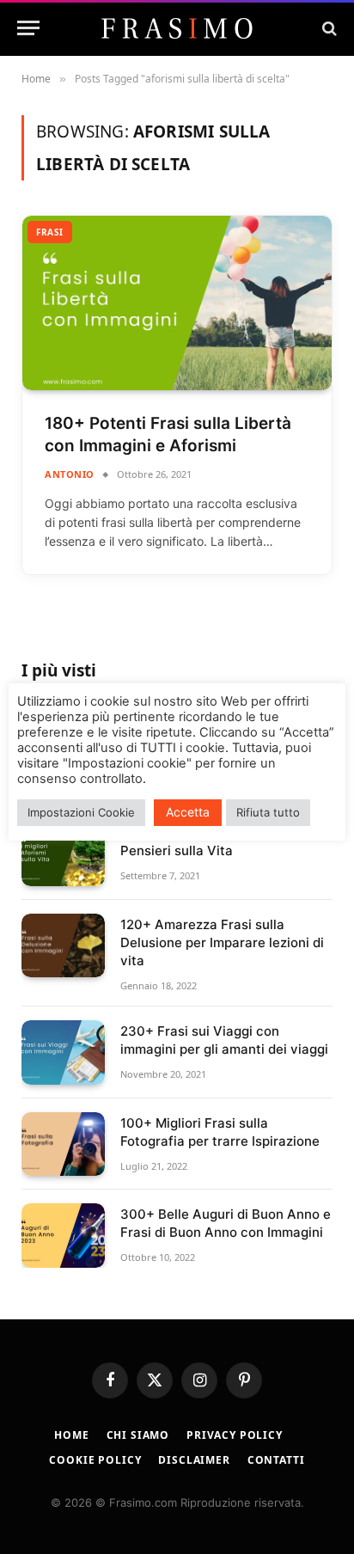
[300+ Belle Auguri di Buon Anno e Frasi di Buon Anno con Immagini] (63, 1235)
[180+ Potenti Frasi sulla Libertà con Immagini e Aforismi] (177, 303)
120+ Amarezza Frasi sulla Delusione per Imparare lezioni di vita (222, 942)
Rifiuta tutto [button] (268, 812)
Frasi (50, 232)
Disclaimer (193, 1460)
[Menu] (28, 28)
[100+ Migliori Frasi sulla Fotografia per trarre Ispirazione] (63, 1144)
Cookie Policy (95, 1460)
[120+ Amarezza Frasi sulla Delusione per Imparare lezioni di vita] (63, 946)
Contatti (276, 1460)
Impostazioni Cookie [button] (81, 812)
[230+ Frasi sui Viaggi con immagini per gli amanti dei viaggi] (63, 1052)
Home (71, 1435)
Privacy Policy (234, 1435)
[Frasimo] (177, 28)
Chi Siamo (138, 1435)
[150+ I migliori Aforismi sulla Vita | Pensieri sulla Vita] (63, 854)
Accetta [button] (188, 812)
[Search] (328, 28)
